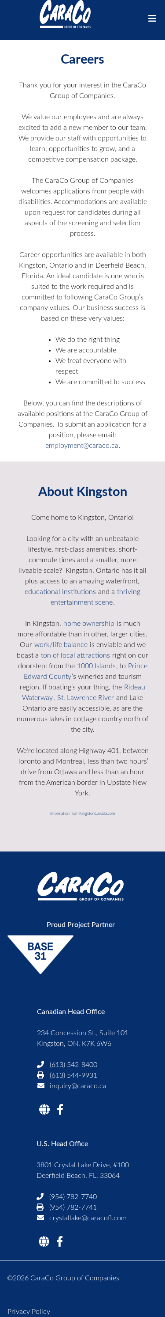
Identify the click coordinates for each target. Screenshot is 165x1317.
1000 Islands (96, 666)
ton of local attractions (75, 655)
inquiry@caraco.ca (78, 1086)
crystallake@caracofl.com (88, 1218)
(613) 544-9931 (73, 1075)
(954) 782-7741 (73, 1207)
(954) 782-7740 (73, 1196)
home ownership (88, 623)
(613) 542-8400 (73, 1064)
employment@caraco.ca (81, 445)
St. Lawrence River (85, 697)
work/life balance (61, 644)
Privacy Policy (28, 1311)
